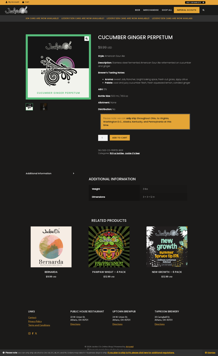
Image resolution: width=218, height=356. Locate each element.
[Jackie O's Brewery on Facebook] (33, 333)
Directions (75, 324)
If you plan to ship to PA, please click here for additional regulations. (141, 352)
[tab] (51, 173)
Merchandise (151, 10)
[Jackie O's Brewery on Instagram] (29, 333)
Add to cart (119, 137)
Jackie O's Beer (132, 153)
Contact (32, 317)
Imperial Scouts (186, 10)
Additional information (38, 173)
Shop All (167, 10)
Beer (137, 10)
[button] (86, 38)
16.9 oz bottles (117, 153)
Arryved (129, 346)
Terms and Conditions (39, 325)
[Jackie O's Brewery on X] (36, 333)
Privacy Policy (35, 321)
